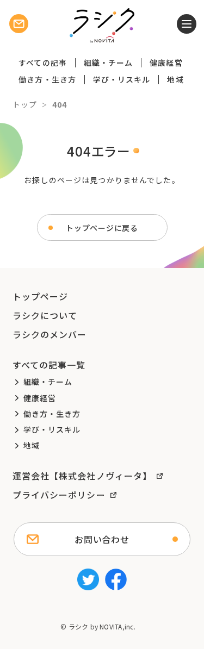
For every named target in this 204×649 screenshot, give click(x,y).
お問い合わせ (102, 539)
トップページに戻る (102, 227)
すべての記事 (42, 62)
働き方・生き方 (47, 79)
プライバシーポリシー (59, 494)
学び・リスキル (122, 79)
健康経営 (166, 62)
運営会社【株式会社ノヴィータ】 (82, 475)
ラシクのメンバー (50, 334)
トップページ (41, 296)
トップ (25, 104)
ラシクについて (45, 315)
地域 (175, 79)
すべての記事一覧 (49, 364)
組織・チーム (108, 62)
